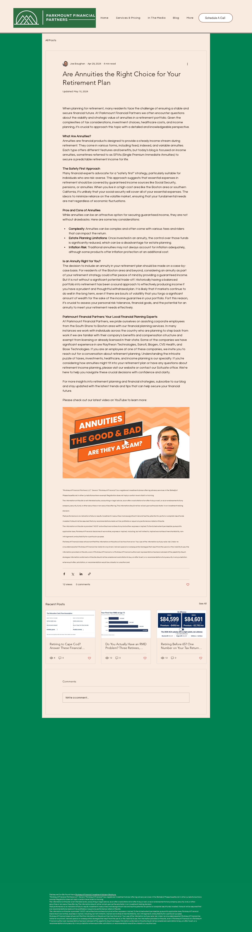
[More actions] (187, 64)
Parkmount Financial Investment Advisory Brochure (95, 894)
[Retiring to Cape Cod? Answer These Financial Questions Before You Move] (70, 624)
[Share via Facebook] (64, 574)
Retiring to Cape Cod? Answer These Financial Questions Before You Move (69, 646)
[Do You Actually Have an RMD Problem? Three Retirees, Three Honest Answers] (126, 624)
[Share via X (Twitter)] (72, 574)
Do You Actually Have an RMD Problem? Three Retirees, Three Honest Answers (125, 646)
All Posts (50, 40)
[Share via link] (89, 574)
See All (203, 603)
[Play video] (126, 442)
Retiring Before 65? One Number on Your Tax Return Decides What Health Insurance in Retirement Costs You (181, 646)
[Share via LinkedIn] (81, 574)
